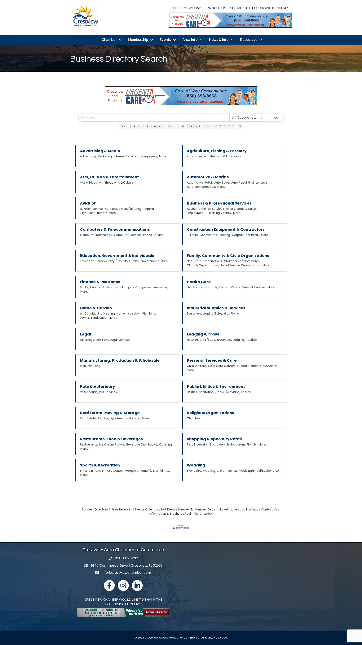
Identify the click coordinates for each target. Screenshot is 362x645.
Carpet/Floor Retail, (246, 235)
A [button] (131, 126)
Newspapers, (149, 156)
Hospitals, (211, 287)
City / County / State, (124, 261)
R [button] (199, 126)
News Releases (121, 510)
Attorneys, (87, 340)
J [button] (166, 126)
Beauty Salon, (247, 209)
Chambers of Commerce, (242, 261)
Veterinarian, (89, 392)
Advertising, (88, 156)
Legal (85, 334)
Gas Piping (231, 314)
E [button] (147, 126)
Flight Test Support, (93, 213)
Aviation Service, (91, 209)
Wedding (196, 465)
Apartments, (119, 418)
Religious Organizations (210, 412)
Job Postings (249, 510)
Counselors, (268, 366)
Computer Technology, (96, 235)
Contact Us (269, 510)
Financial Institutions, (104, 287)
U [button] (212, 126)
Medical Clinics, (230, 287)
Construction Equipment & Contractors (226, 229)
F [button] (151, 126)
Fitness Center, (113, 471)
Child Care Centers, (222, 366)
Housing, (135, 418)
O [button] (187, 126)
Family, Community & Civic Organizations (228, 255)
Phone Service (153, 235)
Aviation (88, 203)
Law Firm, (102, 340)
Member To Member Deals (197, 510)
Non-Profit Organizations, (205, 261)
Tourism (251, 340)
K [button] (170, 126)
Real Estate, (88, 418)
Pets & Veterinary (97, 386)
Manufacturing (90, 366)
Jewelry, (202, 445)
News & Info (219, 40)
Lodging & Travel (204, 334)
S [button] (204, 126)
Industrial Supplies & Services (216, 308)
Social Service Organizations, (240, 265)
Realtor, (103, 418)
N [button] (183, 126)
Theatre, (110, 183)
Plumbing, (149, 314)
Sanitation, (206, 392)
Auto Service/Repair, (201, 187)
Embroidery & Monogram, (227, 445)
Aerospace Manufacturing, (123, 209)
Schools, (101, 261)
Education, (87, 261)
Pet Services (108, 392)
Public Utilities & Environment (216, 386)
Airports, (149, 209)
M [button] (178, 126)
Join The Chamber (200, 514)
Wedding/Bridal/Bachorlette (259, 471)
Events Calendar (146, 510)
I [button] (163, 126)
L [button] (174, 126)
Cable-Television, (227, 392)
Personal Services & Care (212, 360)
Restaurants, (89, 445)
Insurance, (161, 287)
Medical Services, (254, 287)
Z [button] (233, 126)
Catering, (165, 445)
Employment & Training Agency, (209, 213)
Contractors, (209, 235)
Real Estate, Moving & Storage (110, 412)
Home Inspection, (129, 314)
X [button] (225, 126)
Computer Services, (128, 235)
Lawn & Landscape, (93, 318)
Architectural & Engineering (223, 156)
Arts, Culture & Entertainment (109, 177)
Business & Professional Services (219, 203)
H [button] (159, 126)
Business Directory (95, 510)
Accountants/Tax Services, (206, 209)
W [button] (220, 126)
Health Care (199, 281)
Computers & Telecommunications (115, 229)
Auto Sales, (222, 183)
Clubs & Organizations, (203, 265)
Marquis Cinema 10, (138, 471)
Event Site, (194, 471)
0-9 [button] (122, 126)
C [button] (139, 126)
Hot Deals (168, 510)
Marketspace (227, 510)
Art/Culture (126, 183)
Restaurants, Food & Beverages (111, 439)
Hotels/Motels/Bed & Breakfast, (209, 340)
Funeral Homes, (248, 366)
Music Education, (91, 183)
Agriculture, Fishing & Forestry (217, 150)
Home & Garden (96, 308)
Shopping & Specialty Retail (214, 439)
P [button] (191, 126)
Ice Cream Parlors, (112, 445)
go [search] (276, 117)
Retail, (191, 445)
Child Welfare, (197, 366)
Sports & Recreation (100, 465)
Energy (246, 392)
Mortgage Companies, (136, 287)
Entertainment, (90, 471)
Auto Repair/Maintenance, (249, 183)
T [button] (207, 126)
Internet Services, (126, 156)
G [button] (155, 126)
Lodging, (239, 340)
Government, (150, 261)
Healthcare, (195, 287)
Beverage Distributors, (142, 445)
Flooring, (225, 235)
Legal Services (120, 340)
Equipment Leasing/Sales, (205, 314)
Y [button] (229, 126)
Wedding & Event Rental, (220, 471)
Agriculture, (195, 156)
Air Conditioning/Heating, (97, 314)
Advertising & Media (100, 150)
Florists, (252, 445)
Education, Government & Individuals (117, 255)
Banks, (84, 287)
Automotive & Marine (208, 177)
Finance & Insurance (100, 281)
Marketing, (105, 156)
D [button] (143, 126)
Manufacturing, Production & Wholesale (120, 360)
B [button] (134, 126)
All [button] (240, 126)
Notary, (231, 209)
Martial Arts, (161, 471)
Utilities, (192, 392)
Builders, (192, 235)
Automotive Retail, (200, 183)
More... (163, 156)
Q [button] (196, 126)
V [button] (216, 126)
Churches (193, 418)
